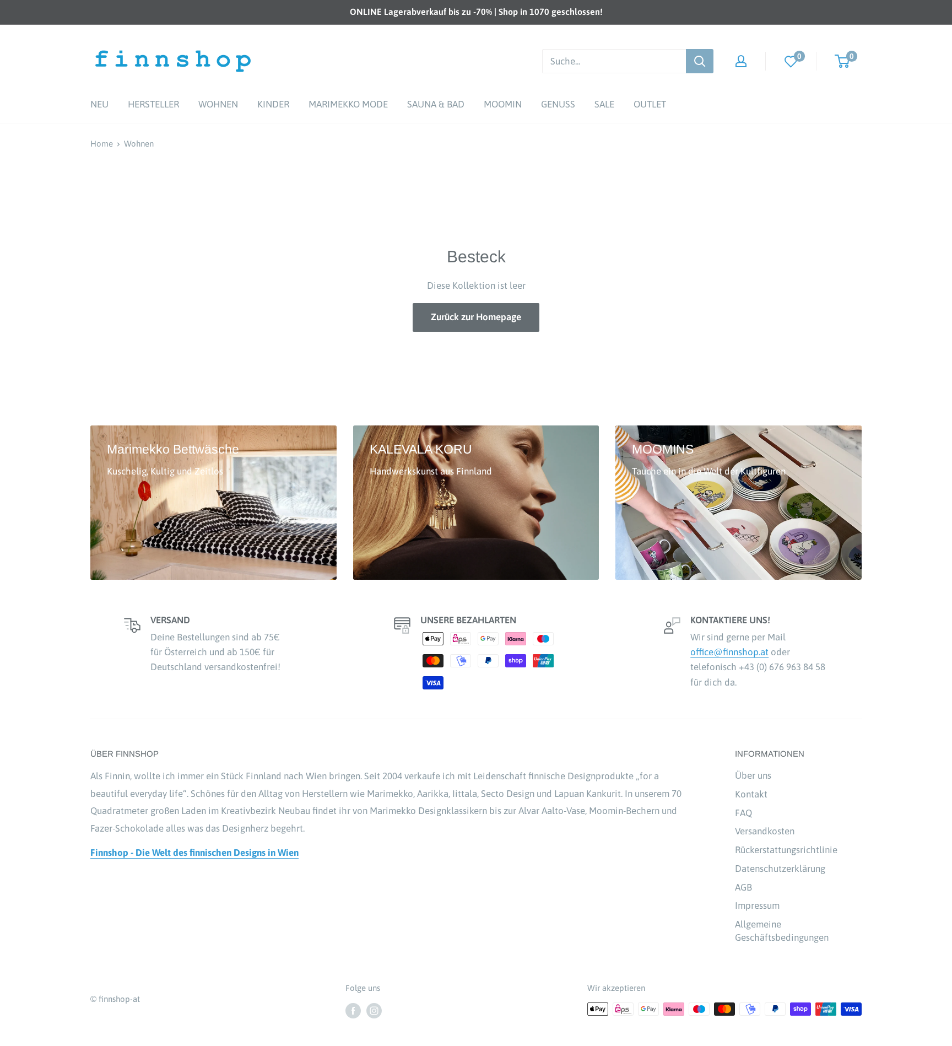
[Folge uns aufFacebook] (353, 1010)
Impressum (757, 905)
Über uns (753, 775)
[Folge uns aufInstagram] (374, 1010)
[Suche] (699, 61)
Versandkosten (764, 831)
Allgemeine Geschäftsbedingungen (782, 931)
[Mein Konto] (741, 61)
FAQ (743, 812)
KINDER (273, 104)
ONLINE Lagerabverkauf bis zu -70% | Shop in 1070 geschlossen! (476, 12)
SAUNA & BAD (435, 104)
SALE (604, 104)
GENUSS (558, 104)
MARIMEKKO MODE (348, 104)
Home (101, 143)
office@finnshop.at (729, 651)
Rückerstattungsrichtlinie (786, 849)
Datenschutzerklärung (780, 868)
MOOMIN (503, 104)
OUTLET (650, 104)
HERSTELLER (153, 104)
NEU (99, 104)
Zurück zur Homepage (476, 316)
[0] (791, 61)
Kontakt (751, 794)
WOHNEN (218, 104)
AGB (743, 887)
